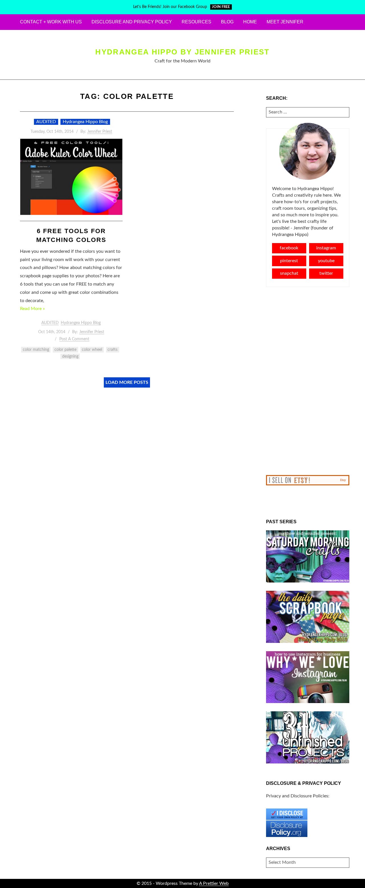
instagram (326, 248)
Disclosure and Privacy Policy (132, 21)
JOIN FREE (221, 7)
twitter (326, 273)
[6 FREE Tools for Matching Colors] (71, 177)
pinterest (289, 260)
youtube (326, 260)
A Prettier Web (214, 883)
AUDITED (46, 121)
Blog (227, 21)
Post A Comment (74, 339)
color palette (65, 350)
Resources (196, 21)
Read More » (32, 308)
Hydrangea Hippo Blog (85, 121)
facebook (289, 248)
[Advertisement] (308, 381)
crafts (112, 350)
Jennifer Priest (99, 132)
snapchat (289, 273)
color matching (36, 350)
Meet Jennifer (285, 21)
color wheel (92, 350)
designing (70, 357)
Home (250, 21)
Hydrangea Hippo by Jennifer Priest (182, 52)
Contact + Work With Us (51, 21)
